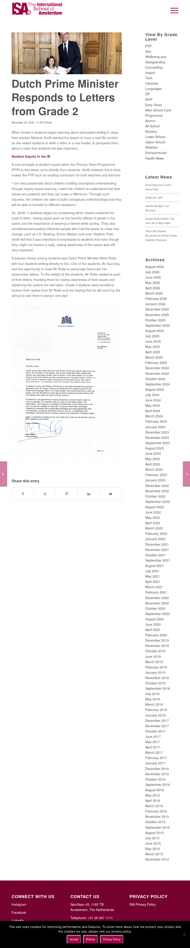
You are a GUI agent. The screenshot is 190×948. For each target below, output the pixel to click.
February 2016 (156, 811)
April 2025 (152, 352)
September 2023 (157, 442)
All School (46, 122)
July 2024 (152, 394)
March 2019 (154, 661)
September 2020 (157, 613)
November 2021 (157, 549)
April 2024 (152, 410)
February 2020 (156, 635)
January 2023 (155, 480)
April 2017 (152, 747)
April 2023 (152, 464)
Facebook (19, 912)
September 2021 (157, 560)
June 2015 (153, 843)
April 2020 (152, 629)
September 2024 (157, 384)
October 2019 (155, 651)
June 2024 (153, 400)
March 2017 (154, 752)
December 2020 (157, 597)
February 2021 (156, 592)
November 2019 (157, 645)
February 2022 (156, 533)
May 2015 (152, 848)
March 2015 (154, 854)
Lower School (155, 136)
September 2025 (157, 325)
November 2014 (157, 859)
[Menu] (172, 10)
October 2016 (155, 779)
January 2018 (155, 715)
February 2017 (156, 757)
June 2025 (153, 341)
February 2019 (156, 667)
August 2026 (154, 266)
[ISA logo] (37, 10)
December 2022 (157, 485)
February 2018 (156, 709)
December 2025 (157, 309)
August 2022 (154, 507)
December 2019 (157, 640)
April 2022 (152, 522)
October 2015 (155, 821)
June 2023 (153, 453)
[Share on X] (45, 494)
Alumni (150, 120)
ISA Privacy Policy (143, 904)
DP (147, 94)
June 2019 (153, 656)
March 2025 (154, 357)
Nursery (151, 131)
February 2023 (156, 474)
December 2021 (157, 544)
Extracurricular (156, 152)
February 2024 (156, 421)
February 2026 (156, 298)
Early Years (153, 104)
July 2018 (152, 693)
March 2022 (154, 528)
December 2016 (157, 768)
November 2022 (157, 491)
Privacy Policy (111, 939)
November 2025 (157, 314)
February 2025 (156, 362)
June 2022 (153, 512)
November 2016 (157, 774)
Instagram (19, 904)
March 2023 (154, 469)
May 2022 (152, 517)
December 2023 (157, 432)
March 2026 (154, 293)
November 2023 (157, 437)
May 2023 (152, 458)
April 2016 (152, 800)
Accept (74, 939)
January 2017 (155, 763)
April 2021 (152, 581)
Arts (148, 51)
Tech (148, 78)
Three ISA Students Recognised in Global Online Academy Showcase (161, 235)
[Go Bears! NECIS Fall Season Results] (186, 474)
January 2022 (155, 538)
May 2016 (152, 795)
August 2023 (154, 448)
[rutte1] (67, 53)
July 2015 (152, 838)
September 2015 (157, 827)
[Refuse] (184, 934)
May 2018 (152, 699)
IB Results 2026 (154, 197)
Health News (154, 158)
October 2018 (155, 683)
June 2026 (153, 277)
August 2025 (154, 330)
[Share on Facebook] (23, 494)
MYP (148, 99)
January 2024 (155, 427)
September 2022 (157, 501)
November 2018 (157, 677)
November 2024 (157, 373)
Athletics (151, 147)
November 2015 (157, 816)
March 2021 (154, 587)
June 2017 (153, 736)
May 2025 (152, 346)
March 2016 (154, 805)
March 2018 (154, 704)
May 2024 (152, 405)
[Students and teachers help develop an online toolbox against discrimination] (3, 474)
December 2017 (157, 720)
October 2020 (155, 608)
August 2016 (154, 790)
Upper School (155, 142)
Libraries (151, 83)
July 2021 (152, 571)
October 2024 (155, 378)
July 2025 (152, 336)
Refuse (90, 939)
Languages (153, 88)
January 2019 (155, 672)
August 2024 (154, 389)
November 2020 (157, 603)
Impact (150, 72)
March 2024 (154, 416)
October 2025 (155, 320)
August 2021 (154, 565)
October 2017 (155, 731)
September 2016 (157, 784)
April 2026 (152, 288)
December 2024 (157, 368)
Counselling (153, 67)
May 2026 (152, 282)
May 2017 (152, 741)
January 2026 (155, 304)
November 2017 (157, 725)
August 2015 (154, 832)
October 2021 (155, 555)
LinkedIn (18, 920)
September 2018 (157, 688)
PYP (148, 46)
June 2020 (153, 624)
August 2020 (154, 619)
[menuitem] (172, 10)
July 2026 (152, 272)
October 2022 (155, 496)
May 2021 (152, 576)
